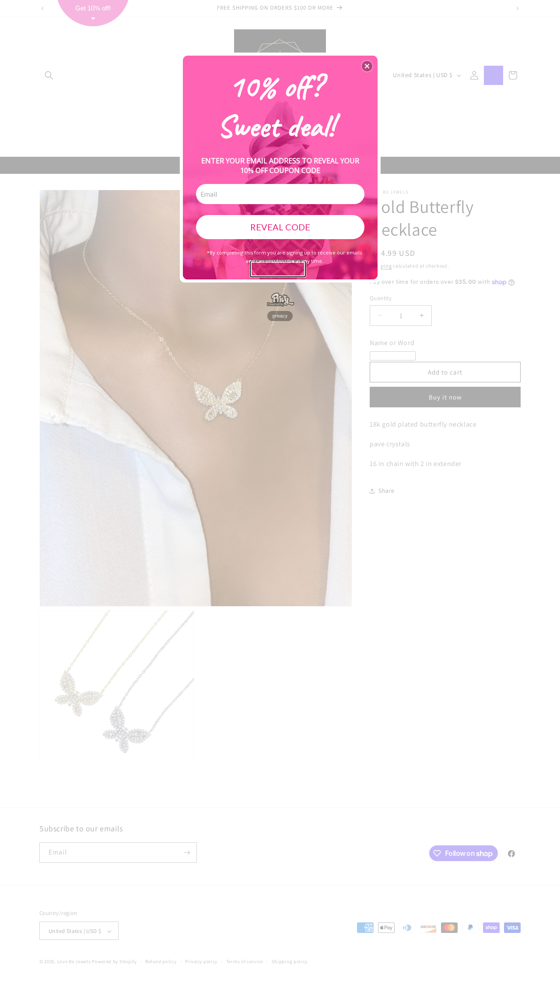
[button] (367, 66)
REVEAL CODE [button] (280, 227)
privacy (280, 316)
